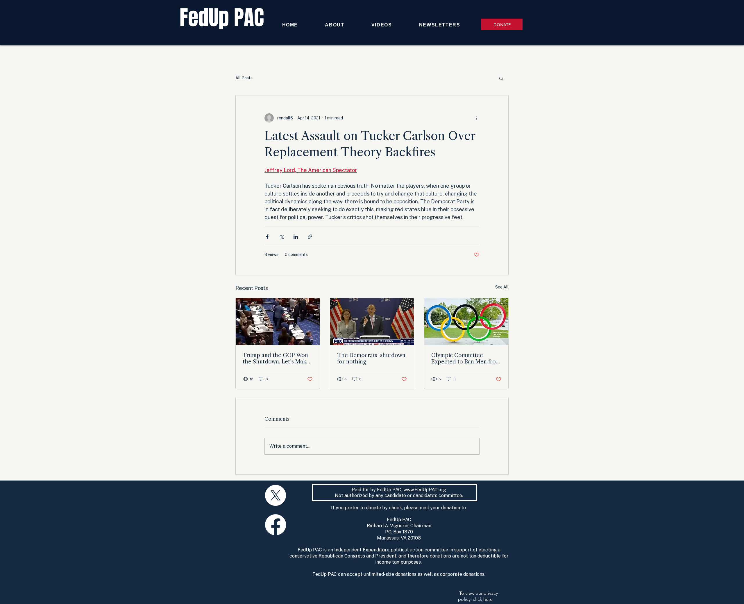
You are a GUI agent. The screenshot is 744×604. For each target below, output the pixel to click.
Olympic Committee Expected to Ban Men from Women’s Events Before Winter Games (465, 358)
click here (483, 599)
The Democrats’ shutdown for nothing (371, 358)
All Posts (244, 78)
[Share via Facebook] (267, 236)
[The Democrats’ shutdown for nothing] (372, 321)
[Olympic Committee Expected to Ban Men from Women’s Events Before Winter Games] (466, 321)
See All (502, 287)
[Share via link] (310, 236)
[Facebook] (275, 524)
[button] (501, 78)
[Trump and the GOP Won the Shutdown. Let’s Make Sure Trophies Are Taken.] (278, 321)
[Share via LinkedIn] (295, 236)
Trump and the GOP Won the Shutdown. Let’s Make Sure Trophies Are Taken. (276, 358)
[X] (275, 495)
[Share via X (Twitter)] (281, 236)
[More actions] (476, 117)
